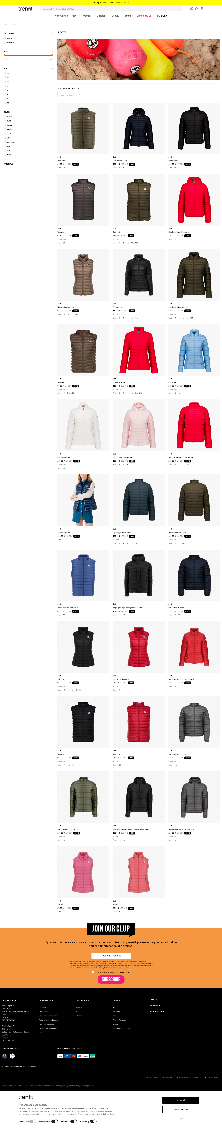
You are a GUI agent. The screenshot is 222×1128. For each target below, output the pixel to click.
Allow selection (181, 1109)
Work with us (157, 1011)
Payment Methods (46, 1024)
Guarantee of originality (48, 1028)
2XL (76, 314)
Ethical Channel (152, 1077)
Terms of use (167, 1077)
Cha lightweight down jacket (178, 307)
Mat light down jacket (176, 608)
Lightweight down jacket (122, 533)
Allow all (181, 1100)
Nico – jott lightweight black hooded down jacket (131, 829)
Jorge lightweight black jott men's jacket (128, 608)
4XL (64, 615)
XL (64, 168)
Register (155, 1005)
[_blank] (12, 1056)
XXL (132, 243)
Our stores (43, 1012)
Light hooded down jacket (122, 457)
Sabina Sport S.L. (87, 1086)
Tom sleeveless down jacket (67, 608)
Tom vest (60, 232)
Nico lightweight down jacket (178, 232)
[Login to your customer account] (201, 8)
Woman (79, 1007)
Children (79, 1016)
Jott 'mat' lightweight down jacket (180, 457)
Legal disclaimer (182, 1077)
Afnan (115, 1024)
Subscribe (111, 979)
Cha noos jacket (119, 307)
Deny (180, 1119)
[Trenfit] (25, 9)
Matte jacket (173, 160)
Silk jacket (61, 679)
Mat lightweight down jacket (178, 754)
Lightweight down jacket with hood (181, 829)
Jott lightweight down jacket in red (181, 679)
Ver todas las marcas (121, 1028)
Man (78, 1012)
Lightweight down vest (65, 307)
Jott (59, 157)
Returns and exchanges (48, 1020)
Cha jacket (172, 382)
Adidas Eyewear (119, 1020)
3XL (175, 168)
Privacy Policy (123, 972)
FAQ (41, 1033)
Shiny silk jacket (63, 533)
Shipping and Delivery (48, 1016)
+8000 (115, 1007)
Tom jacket (61, 160)
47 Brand (116, 1012)
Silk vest (60, 905)
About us (42, 1007)
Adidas (115, 1016)
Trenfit (10, 1086)
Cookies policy (197, 1077)
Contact (155, 999)
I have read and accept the (112, 972)
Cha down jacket (119, 382)
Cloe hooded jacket (120, 160)
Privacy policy (213, 1077)
